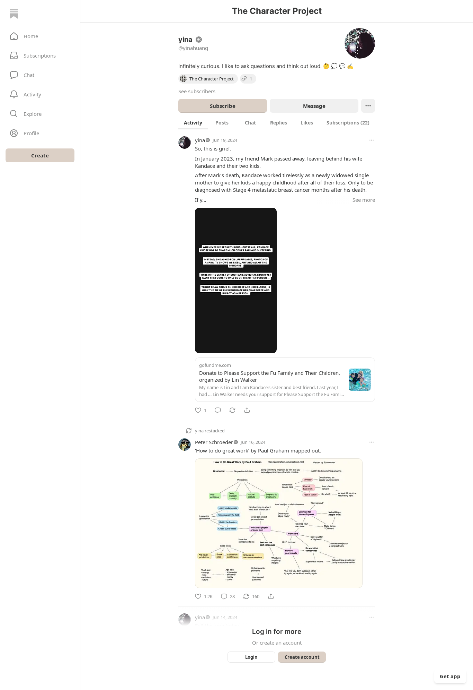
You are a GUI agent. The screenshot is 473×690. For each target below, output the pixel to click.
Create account (302, 657)
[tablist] (276, 122)
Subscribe (222, 105)
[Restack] (232, 410)
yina (200, 140)
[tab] (193, 122)
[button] (40, 36)
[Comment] (218, 410)
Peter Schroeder (214, 442)
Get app (450, 676)
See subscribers (196, 91)
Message (314, 105)
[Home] (14, 14)
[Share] (247, 410)
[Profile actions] (368, 106)
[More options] (371, 140)
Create (40, 155)
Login (251, 657)
